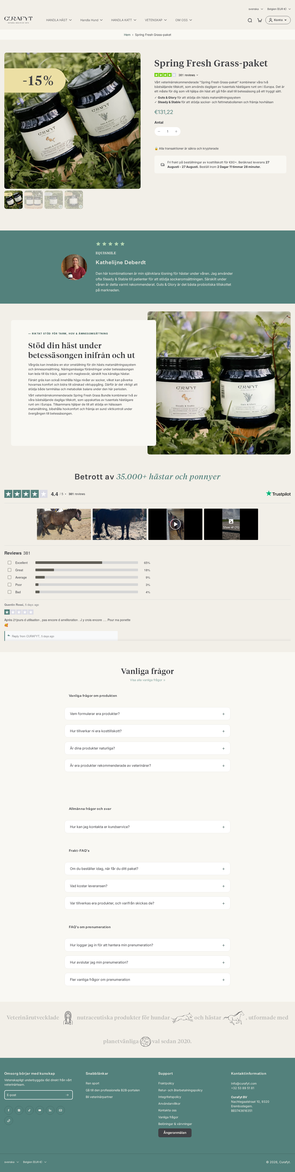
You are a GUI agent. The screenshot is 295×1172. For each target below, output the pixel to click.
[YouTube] (39, 1110)
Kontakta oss (167, 1110)
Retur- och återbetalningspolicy (180, 1090)
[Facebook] (8, 1110)
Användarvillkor (169, 1103)
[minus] (159, 131)
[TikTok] (29, 1110)
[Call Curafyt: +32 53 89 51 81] (8, 1120)
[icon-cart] (259, 20)
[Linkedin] (50, 1110)
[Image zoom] (72, 121)
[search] (250, 20)
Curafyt (284, 1162)
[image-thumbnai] (13, 200)
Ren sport (92, 1083)
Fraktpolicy (166, 1083)
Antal (158, 122)
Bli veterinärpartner (99, 1097)
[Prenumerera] (67, 1095)
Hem (127, 34)
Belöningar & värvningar (175, 1124)
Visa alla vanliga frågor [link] (146, 680)
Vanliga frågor (168, 1117)
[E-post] (60, 1110)
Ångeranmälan (174, 1133)
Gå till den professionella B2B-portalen (113, 1090)
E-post (11, 1095)
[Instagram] (19, 1110)
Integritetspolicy (169, 1097)
